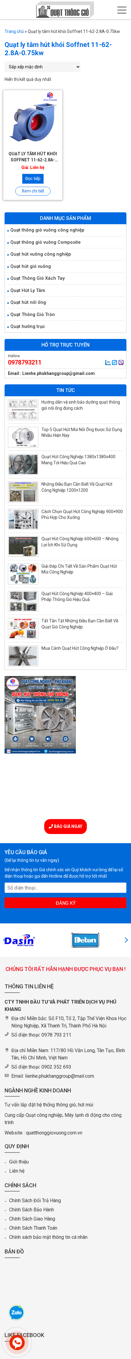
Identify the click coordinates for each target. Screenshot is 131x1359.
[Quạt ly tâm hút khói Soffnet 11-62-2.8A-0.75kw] (33, 120)
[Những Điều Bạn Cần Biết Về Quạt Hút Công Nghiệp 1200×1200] (23, 491)
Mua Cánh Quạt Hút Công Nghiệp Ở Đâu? (80, 648)
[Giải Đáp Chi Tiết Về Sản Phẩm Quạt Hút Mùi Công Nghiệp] (23, 573)
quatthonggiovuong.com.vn (54, 1133)
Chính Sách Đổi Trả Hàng (35, 1200)
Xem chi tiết (33, 191)
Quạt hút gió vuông (30, 266)
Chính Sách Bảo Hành (31, 1210)
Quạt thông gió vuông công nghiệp (47, 230)
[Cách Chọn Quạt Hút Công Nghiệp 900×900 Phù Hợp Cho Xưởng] (23, 519)
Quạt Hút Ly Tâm (27, 290)
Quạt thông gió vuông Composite (45, 242)
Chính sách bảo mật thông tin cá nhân (48, 1237)
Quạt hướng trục (27, 326)
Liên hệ (16, 1171)
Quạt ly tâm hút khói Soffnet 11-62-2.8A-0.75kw (33, 159)
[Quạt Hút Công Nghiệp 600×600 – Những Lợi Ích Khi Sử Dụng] (23, 546)
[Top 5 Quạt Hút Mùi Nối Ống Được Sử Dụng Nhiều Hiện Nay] (23, 437)
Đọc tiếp (33, 178)
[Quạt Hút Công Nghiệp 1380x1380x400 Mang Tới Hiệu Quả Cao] (23, 464)
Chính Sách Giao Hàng (32, 1219)
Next (126, 940)
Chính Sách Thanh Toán (33, 1228)
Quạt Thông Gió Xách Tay (37, 278)
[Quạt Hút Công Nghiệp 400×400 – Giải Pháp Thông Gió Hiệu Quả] (23, 601)
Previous (5, 940)
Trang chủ (14, 31)
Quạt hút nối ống (28, 302)
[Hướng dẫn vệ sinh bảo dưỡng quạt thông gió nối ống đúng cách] (23, 409)
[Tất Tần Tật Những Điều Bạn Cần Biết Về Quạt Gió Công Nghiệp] (23, 628)
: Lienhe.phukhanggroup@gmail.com (57, 373)
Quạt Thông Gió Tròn (32, 314)
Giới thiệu (19, 1162)
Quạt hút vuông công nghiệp (40, 254)
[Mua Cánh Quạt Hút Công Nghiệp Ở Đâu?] (23, 656)
